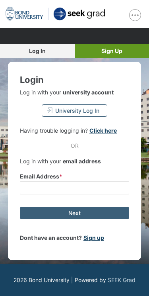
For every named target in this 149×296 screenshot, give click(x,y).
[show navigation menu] (135, 15)
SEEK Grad (121, 279)
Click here (103, 130)
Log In (37, 50)
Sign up (93, 237)
